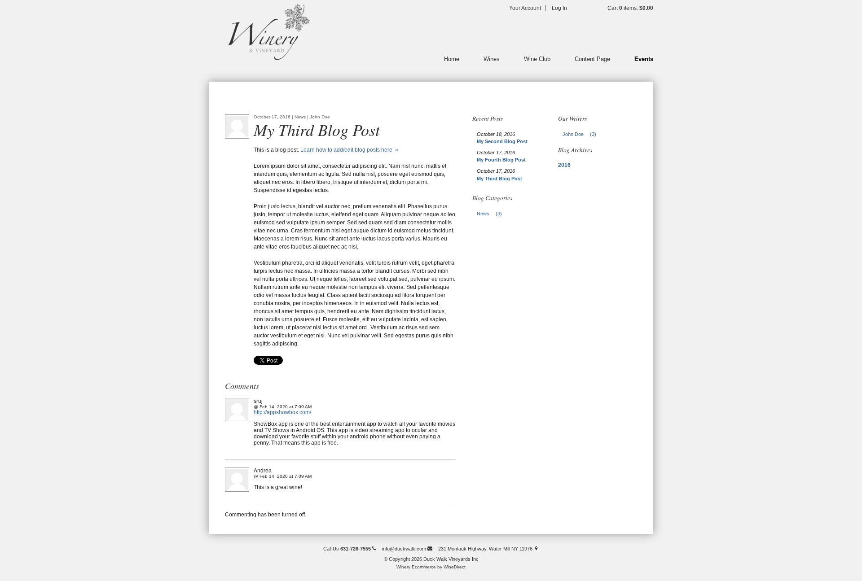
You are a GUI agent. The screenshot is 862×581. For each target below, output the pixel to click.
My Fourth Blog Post (501, 159)
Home (451, 59)
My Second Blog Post (502, 141)
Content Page (592, 59)
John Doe (579, 134)
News (489, 213)
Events (643, 59)
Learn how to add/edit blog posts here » (349, 150)
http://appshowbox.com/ (282, 412)
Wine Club (537, 59)
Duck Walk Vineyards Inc (267, 31)
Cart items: (630, 8)
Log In (559, 8)
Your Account (525, 8)
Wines (492, 59)
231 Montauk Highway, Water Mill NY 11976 (486, 548)
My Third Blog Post (499, 178)
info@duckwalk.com (404, 548)
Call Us (347, 548)
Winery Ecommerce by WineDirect (431, 566)
